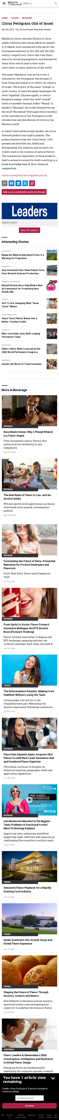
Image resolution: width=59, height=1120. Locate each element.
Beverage (27, 18)
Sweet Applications (9, 315)
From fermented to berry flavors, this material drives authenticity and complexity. (25, 444)
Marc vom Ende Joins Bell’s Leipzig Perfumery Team (21, 335)
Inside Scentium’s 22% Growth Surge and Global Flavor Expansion (28, 941)
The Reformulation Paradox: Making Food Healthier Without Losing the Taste (29, 693)
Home (5, 18)
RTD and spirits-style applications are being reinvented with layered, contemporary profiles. (29, 507)
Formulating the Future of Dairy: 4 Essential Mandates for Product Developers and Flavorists (29, 565)
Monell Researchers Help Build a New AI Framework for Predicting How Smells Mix (22, 288)
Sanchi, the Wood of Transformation (22, 364)
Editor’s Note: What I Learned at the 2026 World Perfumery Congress (21, 350)
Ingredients (6, 251)
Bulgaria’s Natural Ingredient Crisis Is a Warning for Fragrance (23, 256)
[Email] (4, 183)
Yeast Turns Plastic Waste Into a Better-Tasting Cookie (19, 320)
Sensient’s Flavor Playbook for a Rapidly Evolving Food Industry (27, 889)
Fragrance (6, 330)
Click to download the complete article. (25, 175)
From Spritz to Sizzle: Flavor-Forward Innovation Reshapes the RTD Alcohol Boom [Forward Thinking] (26, 628)
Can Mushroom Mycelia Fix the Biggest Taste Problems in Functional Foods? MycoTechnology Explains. (27, 825)
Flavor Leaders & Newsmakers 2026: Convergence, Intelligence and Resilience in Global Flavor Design (28, 1059)
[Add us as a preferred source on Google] (32, 183)
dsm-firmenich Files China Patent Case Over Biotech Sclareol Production (23, 272)
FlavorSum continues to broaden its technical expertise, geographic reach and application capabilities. (28, 770)
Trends (4, 299)
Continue (29, 1105)
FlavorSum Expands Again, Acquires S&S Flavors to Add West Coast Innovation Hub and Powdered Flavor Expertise (29, 758)
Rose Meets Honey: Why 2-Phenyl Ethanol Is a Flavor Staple (28, 433)
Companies (9, 1049)
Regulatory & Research (11, 282)
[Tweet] (25, 183)
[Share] (11, 183)
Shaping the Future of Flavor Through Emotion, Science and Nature (26, 994)
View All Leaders (29, 230)
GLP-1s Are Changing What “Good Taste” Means (20, 305)
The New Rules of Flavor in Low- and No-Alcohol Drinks (28, 497)
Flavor (14, 18)
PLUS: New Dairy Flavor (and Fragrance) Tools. (27, 575)
